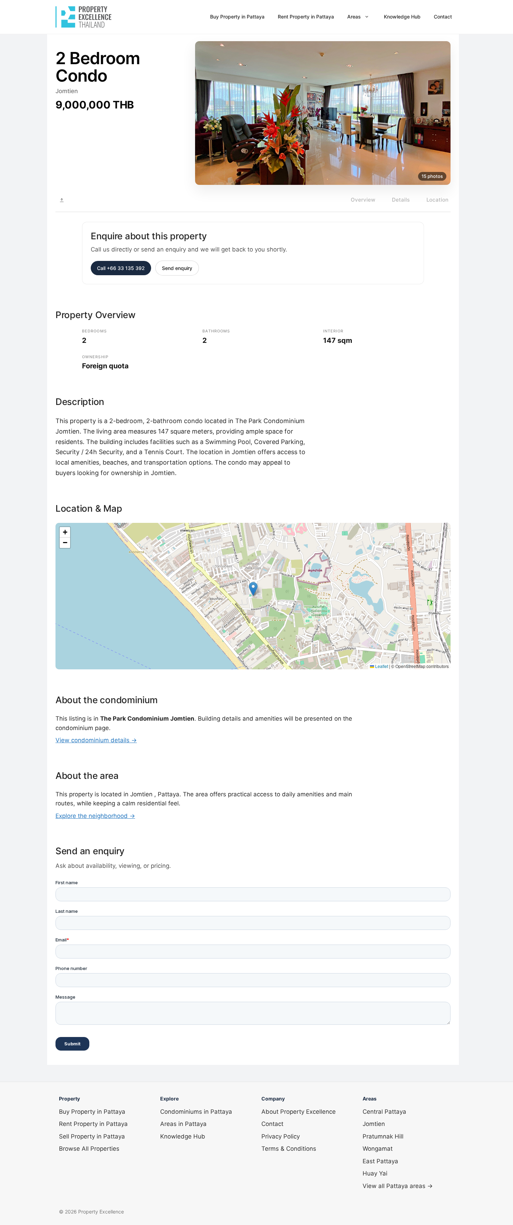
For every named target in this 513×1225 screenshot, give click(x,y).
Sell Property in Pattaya (92, 1136)
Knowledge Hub (402, 17)
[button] (253, 589)
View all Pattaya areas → (398, 1185)
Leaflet (381, 666)
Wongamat (378, 1148)
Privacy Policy (280, 1136)
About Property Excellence (298, 1111)
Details (401, 199)
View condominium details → (96, 740)
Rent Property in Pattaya (306, 17)
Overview (363, 199)
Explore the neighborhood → (95, 815)
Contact (443, 17)
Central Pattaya (384, 1111)
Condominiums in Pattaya (196, 1111)
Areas (354, 17)
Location (437, 199)
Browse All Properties (89, 1148)
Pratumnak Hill (383, 1136)
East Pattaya (380, 1161)
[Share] (61, 200)
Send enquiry (177, 268)
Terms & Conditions (288, 1148)
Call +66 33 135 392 (121, 268)
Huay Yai (375, 1173)
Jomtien (374, 1123)
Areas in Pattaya (183, 1123)
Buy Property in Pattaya (237, 17)
